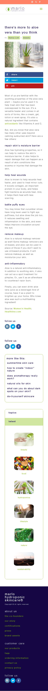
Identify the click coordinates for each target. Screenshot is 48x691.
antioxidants (11, 123)
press (8, 630)
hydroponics (24, 497)
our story (10, 621)
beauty (26, 38)
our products (12, 648)
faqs (7, 653)
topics (12, 412)
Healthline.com (13, 311)
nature (24, 545)
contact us (11, 663)
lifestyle (24, 521)
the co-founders (14, 616)
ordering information (17, 658)
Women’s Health (22, 308)
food (24, 473)
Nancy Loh (14, 38)
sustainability (24, 569)
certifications (12, 625)
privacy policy (13, 667)
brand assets (12, 635)
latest (12, 421)
